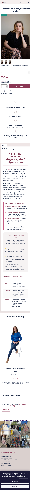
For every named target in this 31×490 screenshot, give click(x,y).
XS (11, 374)
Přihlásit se (6, 409)
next (29, 337)
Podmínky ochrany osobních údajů (10, 460)
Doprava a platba (6, 456)
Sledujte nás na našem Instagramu (16, 420)
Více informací (23, 478)
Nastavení (15, 482)
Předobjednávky (5, 463)
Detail (14, 378)
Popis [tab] (3, 145)
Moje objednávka (6, 465)
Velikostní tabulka (6, 461)
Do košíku (20, 86)
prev (2, 337)
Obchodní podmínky (7, 458)
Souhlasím (15, 486)
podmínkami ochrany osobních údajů (14, 405)
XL (19, 374)
